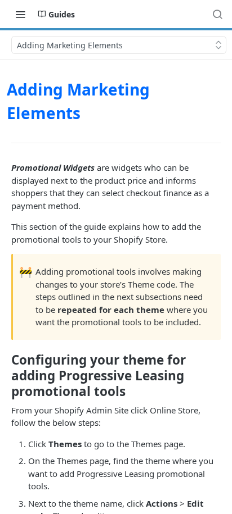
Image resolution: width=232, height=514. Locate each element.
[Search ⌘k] (217, 14)
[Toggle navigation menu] (20, 14)
